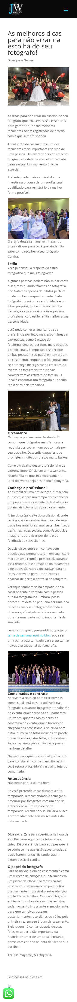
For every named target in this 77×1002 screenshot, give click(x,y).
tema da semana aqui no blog (29, 635)
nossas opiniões (25, 977)
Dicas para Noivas (20, 60)
